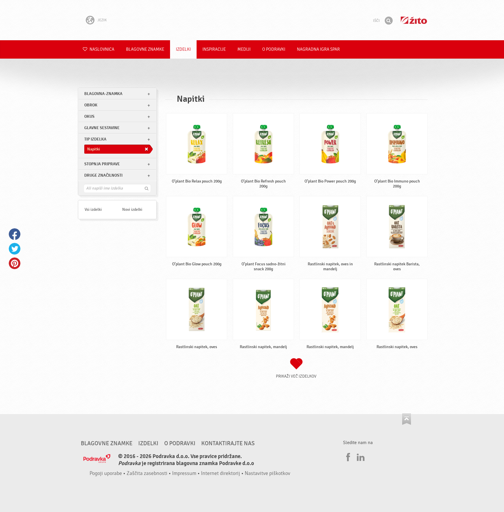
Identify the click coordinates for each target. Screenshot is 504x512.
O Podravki (273, 49)
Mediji (244, 49)
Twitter (14, 249)
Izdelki (183, 49)
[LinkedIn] (360, 456)
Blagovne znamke (145, 49)
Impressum (184, 473)
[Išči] (388, 20)
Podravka (252, 20)
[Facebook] (347, 456)
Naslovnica (101, 49)
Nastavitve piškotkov (267, 473)
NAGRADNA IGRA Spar (318, 49)
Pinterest (14, 263)
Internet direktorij (220, 473)
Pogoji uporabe (106, 473)
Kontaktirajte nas (228, 443)
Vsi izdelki (93, 209)
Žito (414, 20)
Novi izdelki (132, 209)
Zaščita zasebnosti (147, 473)
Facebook (14, 234)
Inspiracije (214, 49)
